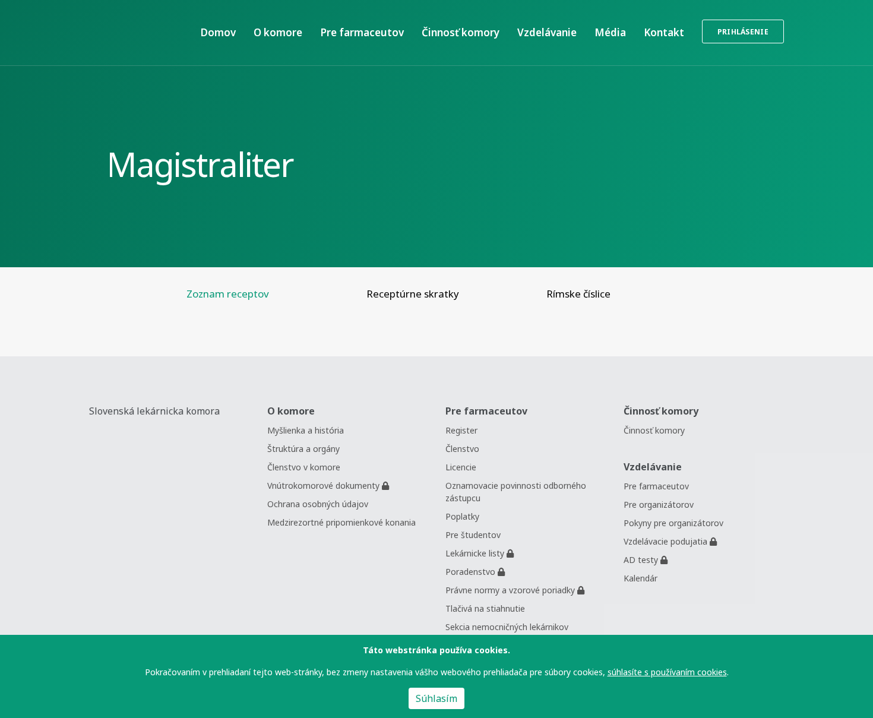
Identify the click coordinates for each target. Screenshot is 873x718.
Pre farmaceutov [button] (362, 32)
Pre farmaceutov (656, 486)
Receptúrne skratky (412, 294)
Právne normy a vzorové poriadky (511, 590)
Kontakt (664, 32)
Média (610, 32)
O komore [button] (278, 32)
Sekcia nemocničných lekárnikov (506, 626)
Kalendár (640, 578)
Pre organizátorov (659, 504)
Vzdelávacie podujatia (667, 541)
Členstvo (462, 448)
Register (461, 430)
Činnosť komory (460, 32)
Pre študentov (473, 534)
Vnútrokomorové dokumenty (324, 485)
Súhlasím (436, 698)
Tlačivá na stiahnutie (485, 608)
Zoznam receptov (227, 294)
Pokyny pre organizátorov (673, 523)
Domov (218, 32)
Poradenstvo (471, 571)
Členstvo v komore (303, 467)
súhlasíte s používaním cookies (667, 672)
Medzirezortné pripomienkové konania (341, 522)
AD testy (642, 559)
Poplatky (462, 516)
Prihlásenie (742, 32)
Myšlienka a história (305, 430)
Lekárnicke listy (476, 553)
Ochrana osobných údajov (317, 504)
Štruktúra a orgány (303, 448)
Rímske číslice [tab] (578, 294)
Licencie (460, 467)
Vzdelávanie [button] (547, 32)
